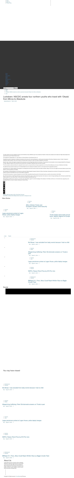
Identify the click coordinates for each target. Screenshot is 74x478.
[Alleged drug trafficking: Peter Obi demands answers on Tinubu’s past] (10, 251)
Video (6, 78)
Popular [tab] (9, 236)
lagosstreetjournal (7, 101)
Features (6, 209)
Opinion (6, 80)
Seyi (4, 216)
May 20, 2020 (14, 101)
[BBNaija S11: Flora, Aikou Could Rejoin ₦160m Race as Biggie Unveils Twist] (10, 280)
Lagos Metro (7, 75)
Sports (6, 76)
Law (6, 85)
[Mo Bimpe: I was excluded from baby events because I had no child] (10, 242)
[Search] (3, 86)
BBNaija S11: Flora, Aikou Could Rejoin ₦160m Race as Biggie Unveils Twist (47, 281)
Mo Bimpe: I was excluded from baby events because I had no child (48, 242)
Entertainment (8, 79)
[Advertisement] (37, 227)
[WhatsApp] (37, 186)
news (6, 93)
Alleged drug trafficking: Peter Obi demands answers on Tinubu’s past (48, 252)
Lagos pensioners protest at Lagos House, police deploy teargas (12, 214)
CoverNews (18, 476)
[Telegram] (37, 189)
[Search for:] (8, 88)
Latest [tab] (5, 236)
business (7, 82)
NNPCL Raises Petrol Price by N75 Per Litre (41, 271)
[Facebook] (37, 182)
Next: (17, 195)
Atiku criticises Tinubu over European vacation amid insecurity (36, 205)
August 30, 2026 (56, 218)
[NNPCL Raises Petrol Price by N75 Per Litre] (10, 271)
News (6, 74)
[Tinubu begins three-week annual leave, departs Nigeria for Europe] (58, 204)
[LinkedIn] (37, 187)
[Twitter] (37, 184)
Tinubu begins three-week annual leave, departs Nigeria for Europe (60, 215)
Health (6, 83)
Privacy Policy (8, 2)
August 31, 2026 (9, 216)
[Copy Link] (37, 191)
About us (8, 1)
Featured (32, 239)
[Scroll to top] (0, 477)
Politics (6, 81)
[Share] (37, 193)
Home (7, 0)
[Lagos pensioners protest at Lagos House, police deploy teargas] (11, 204)
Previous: (13, 194)
